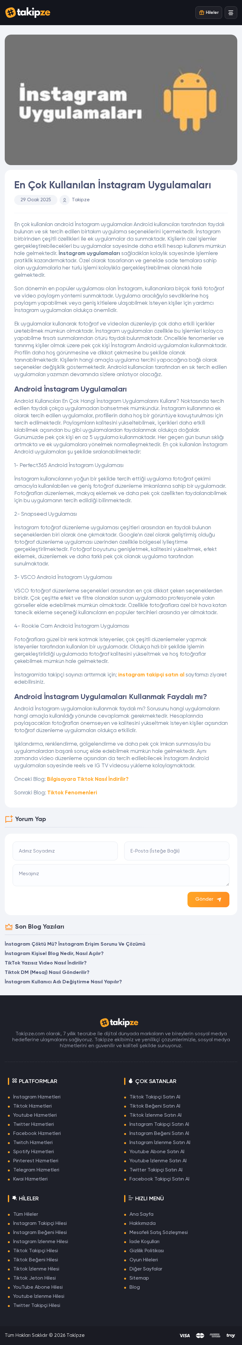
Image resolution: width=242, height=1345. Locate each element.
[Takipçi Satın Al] (30, 12)
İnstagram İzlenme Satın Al (160, 1142)
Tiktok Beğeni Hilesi (35, 1260)
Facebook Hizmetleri (37, 1133)
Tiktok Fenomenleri (72, 793)
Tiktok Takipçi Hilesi (35, 1250)
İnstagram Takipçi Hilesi (40, 1223)
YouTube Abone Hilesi (38, 1287)
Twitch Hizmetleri (33, 1142)
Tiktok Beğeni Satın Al (155, 1106)
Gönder (204, 899)
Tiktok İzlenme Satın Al (156, 1115)
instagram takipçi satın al (151, 675)
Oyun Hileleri (144, 1260)
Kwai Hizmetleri (30, 1179)
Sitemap (139, 1278)
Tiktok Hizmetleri (32, 1106)
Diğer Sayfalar (146, 1269)
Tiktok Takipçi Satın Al (155, 1097)
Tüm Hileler (25, 1214)
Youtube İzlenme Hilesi (38, 1296)
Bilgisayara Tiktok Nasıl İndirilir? (88, 779)
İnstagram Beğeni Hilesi (40, 1232)
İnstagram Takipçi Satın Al (159, 1124)
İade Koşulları (144, 1241)
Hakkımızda (143, 1223)
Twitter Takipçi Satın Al (156, 1170)
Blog (135, 1287)
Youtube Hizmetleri (35, 1115)
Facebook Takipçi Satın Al (159, 1179)
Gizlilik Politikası (147, 1250)
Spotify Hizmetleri (33, 1151)
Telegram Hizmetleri (36, 1170)
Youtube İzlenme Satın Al (158, 1161)
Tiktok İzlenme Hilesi (36, 1269)
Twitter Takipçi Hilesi (36, 1305)
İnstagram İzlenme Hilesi (40, 1241)
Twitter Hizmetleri (33, 1124)
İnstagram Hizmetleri (36, 1097)
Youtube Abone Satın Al (157, 1151)
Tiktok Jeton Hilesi (34, 1278)
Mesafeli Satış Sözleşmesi (159, 1232)
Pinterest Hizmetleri (35, 1161)
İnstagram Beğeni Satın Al (159, 1133)
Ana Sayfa (141, 1214)
